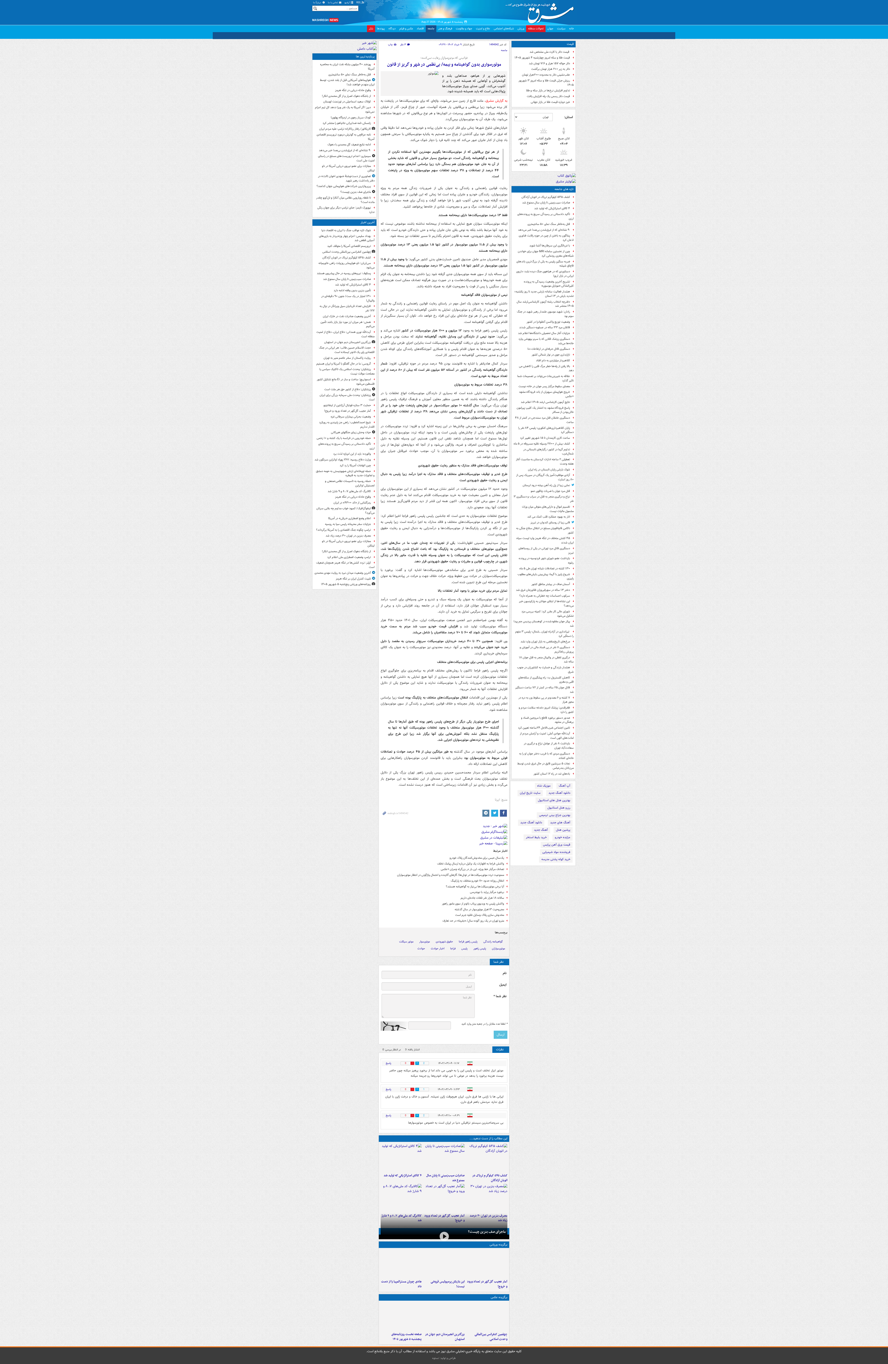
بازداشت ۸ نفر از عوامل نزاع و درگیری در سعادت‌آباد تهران (549, 745)
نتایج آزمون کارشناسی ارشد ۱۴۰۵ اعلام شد (545, 402)
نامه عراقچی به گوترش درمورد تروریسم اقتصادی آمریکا (346, 136)
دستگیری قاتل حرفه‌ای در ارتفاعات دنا (548, 349)
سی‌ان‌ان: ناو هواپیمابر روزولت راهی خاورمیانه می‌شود (346, 265)
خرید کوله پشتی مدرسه (555, 859)
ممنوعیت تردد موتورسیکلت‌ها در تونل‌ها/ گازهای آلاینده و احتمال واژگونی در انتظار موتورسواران (450, 875)
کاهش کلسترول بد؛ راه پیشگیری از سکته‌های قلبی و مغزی (546, 679)
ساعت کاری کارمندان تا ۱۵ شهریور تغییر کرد (545, 438)
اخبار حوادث (437, 948)
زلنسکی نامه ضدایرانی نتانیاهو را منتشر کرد (347, 123)
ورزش (521, 28)
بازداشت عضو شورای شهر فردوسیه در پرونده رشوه (546, 560)
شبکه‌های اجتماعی (504, 28)
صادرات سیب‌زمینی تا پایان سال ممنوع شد (546, 202)
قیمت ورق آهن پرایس (556, 844)
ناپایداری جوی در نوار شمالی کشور (551, 354)
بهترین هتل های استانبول (554, 800)
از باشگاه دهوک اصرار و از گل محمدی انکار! (346, 96)
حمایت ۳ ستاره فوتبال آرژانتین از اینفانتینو (347, 405)
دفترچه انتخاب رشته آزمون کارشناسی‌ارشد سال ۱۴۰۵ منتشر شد (545, 304)
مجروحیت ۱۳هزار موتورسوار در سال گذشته (479, 909)
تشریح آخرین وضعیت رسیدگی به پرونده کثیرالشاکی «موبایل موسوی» (549, 283)
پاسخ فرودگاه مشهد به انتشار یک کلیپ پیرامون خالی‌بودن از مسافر (545, 410)
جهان (550, 28)
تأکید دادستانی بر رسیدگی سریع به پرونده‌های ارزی (545, 216)
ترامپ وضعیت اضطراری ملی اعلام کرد (349, 557)
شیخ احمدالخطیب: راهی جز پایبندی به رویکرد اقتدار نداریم (347, 424)
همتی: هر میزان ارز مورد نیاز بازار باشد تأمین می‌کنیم (348, 324)
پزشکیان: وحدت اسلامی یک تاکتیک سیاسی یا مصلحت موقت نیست (347, 371)
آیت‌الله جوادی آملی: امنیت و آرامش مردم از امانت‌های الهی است (547, 735)
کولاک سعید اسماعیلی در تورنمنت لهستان (347, 101)
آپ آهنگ (564, 785)
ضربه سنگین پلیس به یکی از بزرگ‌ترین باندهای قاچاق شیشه (545, 263)
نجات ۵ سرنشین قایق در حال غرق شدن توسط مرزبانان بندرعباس (545, 765)
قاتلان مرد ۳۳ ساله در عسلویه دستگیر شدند (544, 327)
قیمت (570, 44)
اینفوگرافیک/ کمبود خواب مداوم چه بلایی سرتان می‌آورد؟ (345, 510)
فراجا (453, 948)
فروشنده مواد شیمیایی (556, 852)
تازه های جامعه (564, 189)
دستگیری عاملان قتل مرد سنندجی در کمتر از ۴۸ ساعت (544, 420)
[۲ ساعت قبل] (443, 1198)
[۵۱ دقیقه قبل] (443, 1157)
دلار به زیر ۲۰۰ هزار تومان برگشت (550, 69)
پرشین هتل (563, 830)
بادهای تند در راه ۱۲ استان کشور (551, 774)
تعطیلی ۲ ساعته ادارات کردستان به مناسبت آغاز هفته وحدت (545, 461)
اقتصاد (420, 28)
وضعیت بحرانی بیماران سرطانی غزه (351, 416)
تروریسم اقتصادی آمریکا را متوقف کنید (349, 246)
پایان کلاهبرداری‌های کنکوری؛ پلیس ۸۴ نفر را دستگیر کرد (546, 430)
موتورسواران (498, 948)
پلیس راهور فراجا (468, 941)
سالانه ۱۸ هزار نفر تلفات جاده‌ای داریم (482, 898)
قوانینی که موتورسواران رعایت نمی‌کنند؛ (444, 58)
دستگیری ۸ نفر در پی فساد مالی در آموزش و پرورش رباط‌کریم (547, 649)
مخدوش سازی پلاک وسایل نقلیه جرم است (479, 915)
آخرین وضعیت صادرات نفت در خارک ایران (347, 316)
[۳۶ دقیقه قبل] (486, 1157)
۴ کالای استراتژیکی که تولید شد (552, 208)
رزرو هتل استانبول (558, 807)
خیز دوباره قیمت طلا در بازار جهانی (550, 102)
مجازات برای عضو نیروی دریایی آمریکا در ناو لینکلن (348, 168)
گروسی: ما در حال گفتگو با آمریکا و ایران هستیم (343, 364)
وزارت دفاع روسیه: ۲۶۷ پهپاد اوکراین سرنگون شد (342, 459)
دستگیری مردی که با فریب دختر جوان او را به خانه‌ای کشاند (546, 755)
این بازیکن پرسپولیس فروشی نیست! (447, 1284)
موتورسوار (424, 941)
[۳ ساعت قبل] (486, 1198)
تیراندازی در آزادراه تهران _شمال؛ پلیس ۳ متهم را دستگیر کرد (544, 633)
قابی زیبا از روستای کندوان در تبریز (550, 522)
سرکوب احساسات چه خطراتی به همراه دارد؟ (544, 596)
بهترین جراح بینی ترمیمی (554, 815)
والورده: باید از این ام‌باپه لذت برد (352, 454)
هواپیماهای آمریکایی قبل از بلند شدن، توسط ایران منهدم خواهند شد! (347, 82)
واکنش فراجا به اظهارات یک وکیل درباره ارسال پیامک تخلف (470, 863)
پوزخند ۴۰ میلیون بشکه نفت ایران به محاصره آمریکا (347, 66)
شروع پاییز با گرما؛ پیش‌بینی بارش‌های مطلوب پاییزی (546, 576)
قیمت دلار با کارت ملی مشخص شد (550, 52)
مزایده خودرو (562, 837)
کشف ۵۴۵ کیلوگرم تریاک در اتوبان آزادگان (545, 197)
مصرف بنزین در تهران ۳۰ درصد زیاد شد (348, 535)
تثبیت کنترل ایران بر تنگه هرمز (353, 578)
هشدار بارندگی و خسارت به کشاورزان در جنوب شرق (545, 669)
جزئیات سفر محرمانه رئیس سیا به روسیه (348, 524)
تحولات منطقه (536, 28)
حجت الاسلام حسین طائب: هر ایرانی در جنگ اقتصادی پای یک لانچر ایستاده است (347, 350)
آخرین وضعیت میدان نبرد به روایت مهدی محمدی (342, 573)
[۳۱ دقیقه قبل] (486, 1316)
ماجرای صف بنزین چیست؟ (487, 1232)
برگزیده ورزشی (498, 1244)
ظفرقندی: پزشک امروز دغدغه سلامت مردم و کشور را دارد (546, 709)
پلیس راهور (479, 948)
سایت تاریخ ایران (530, 793)
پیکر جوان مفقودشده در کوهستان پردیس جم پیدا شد (544, 623)
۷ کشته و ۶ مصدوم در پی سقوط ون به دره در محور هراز (546, 700)
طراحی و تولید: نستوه (444, 1358)
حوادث (421, 948)
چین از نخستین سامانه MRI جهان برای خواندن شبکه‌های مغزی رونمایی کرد (546, 253)
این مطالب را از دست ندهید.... (488, 1138)
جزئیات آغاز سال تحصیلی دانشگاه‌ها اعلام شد (544, 333)
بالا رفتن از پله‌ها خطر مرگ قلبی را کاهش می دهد (546, 368)
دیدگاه (392, 28)
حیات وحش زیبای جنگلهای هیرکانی (351, 432)
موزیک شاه (544, 785)
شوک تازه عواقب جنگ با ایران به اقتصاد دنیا (346, 230)
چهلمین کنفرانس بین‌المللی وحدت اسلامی (491, 1337)
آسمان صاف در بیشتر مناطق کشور (550, 584)
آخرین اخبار (368, 222)
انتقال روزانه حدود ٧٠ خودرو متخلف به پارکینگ (477, 881)
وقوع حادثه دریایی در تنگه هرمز (353, 90)
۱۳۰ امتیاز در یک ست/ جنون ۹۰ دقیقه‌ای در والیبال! (348, 298)
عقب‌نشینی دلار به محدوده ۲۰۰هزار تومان (546, 75)
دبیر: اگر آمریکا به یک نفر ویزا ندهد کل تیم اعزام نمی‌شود (345, 109)
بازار (371, 28)
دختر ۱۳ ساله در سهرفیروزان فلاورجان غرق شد (543, 590)
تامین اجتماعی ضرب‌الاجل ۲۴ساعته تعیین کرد (544, 728)
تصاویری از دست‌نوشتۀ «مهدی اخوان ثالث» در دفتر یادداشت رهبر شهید (346, 178)
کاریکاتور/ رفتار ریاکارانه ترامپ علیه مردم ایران (345, 129)
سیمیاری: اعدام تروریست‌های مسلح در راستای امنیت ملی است (346, 158)
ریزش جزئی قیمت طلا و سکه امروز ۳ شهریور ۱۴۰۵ (546, 82)
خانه (571, 28)
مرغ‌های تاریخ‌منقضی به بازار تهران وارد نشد (545, 641)
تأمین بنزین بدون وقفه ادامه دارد (352, 290)
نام (504, 973)
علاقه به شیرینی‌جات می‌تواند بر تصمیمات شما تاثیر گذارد (545, 378)
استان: (568, 117)
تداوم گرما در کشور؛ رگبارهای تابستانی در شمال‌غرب (548, 451)
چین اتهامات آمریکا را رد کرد (355, 465)
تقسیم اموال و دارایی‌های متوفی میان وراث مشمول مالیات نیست (548, 509)
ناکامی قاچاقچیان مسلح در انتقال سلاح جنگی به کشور (545, 530)
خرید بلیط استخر (536, 837)
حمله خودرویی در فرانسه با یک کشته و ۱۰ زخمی (344, 438)
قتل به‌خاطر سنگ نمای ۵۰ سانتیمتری (548, 224)
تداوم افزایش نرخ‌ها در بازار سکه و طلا (548, 90)
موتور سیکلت (406, 941)
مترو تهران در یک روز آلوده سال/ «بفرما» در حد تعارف (473, 921)
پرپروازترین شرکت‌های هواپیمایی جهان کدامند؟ (344, 186)
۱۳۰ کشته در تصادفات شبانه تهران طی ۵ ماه (544, 568)
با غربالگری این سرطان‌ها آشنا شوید (549, 245)
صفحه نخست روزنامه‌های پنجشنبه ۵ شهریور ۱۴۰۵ (406, 1337)
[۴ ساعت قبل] (401, 1316)
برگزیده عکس (499, 1297)
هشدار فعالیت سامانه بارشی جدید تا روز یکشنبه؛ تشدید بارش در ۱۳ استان (544, 293)
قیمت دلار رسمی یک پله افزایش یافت (548, 96)
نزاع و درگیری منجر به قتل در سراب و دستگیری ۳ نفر (544, 498)
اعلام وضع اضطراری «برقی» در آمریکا (349, 518)
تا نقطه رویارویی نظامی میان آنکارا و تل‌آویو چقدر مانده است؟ (345, 200)
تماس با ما (333, 2)
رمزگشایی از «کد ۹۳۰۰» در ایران (352, 502)
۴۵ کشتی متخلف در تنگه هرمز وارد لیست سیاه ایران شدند (545, 540)
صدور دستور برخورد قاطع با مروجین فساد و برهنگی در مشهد (547, 720)
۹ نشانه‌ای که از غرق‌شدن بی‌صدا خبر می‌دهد (544, 230)
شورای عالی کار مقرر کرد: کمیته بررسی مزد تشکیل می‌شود (547, 613)
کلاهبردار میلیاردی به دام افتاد (553, 360)
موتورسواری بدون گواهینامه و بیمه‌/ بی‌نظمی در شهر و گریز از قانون (444, 64)
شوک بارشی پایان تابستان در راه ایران (549, 469)
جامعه (431, 28)
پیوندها (381, 28)
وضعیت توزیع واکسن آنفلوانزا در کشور (548, 322)
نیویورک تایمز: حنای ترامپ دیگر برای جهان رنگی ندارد (346, 209)
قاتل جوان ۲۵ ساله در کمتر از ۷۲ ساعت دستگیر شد (544, 689)
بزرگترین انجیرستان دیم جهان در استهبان (444, 1337)
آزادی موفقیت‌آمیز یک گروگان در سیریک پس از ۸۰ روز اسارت (545, 477)
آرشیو (347, 2)
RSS (358, 2)
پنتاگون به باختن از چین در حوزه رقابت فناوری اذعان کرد (546, 237)
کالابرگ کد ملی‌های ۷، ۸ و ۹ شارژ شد (349, 491)
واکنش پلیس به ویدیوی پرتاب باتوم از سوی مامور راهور (473, 903)
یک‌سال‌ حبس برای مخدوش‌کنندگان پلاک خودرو (477, 858)
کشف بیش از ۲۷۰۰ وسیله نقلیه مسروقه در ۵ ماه (542, 443)
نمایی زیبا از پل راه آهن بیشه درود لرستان (546, 485)
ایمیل (502, 984)
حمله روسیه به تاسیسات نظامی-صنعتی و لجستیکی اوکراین (350, 483)
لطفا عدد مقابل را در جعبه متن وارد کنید (484, 1024)
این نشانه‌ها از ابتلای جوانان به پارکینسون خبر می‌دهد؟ (546, 603)
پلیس (464, 948)
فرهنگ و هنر (445, 28)
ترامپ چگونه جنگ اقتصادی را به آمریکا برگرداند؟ (343, 530)
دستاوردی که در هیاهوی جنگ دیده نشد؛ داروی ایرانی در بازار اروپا (545, 273)
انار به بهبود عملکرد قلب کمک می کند (548, 517)
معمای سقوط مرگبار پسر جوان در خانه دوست (544, 386)
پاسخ (388, 1063)
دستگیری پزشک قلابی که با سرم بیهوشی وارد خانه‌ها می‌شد (546, 341)
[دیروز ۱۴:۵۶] (401, 1264)
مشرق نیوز (541, 11)
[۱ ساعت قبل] (443, 1316)
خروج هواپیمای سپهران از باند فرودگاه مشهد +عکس (546, 394)
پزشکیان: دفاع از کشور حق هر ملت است (347, 389)
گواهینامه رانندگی (493, 941)
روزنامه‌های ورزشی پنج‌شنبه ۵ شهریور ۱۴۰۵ (346, 584)
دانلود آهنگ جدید (559, 793)
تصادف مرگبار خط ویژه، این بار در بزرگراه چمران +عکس (472, 869)
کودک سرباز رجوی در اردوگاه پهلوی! (351, 117)
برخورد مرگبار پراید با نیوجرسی (487, 892)
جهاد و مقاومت (464, 28)
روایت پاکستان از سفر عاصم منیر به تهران (347, 358)
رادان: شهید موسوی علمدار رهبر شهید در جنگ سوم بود (545, 314)
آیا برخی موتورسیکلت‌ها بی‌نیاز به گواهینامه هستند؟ (475, 886)
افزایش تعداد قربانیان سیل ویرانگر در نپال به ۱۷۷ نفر (347, 308)
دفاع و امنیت (483, 28)
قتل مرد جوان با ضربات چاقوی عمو (550, 491)
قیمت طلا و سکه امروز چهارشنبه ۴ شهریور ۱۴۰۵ (542, 57)
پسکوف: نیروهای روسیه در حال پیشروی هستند (344, 273)
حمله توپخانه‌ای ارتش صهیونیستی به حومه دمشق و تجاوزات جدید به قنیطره (345, 473)
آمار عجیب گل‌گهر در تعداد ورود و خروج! (487, 1284)
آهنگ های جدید (560, 822)
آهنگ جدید (541, 830)
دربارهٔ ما (317, 2)
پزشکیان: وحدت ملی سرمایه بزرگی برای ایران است (347, 397)
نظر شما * (499, 996)
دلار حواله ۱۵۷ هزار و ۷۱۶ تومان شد (549, 63)
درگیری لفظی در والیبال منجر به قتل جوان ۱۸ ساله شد (546, 659)
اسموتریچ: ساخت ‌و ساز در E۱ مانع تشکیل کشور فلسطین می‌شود (346, 381)
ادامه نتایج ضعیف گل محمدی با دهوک (349, 144)
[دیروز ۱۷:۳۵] (443, 1264)
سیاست (561, 28)
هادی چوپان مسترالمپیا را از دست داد (401, 1284)
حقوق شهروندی (444, 941)
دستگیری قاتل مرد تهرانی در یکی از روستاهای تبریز (546, 550)
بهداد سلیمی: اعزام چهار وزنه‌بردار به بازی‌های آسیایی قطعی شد (347, 238)
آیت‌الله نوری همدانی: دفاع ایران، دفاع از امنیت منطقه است (345, 334)
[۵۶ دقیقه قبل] (401, 1157)
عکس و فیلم (406, 28)
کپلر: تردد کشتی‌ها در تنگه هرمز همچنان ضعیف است (345, 565)
